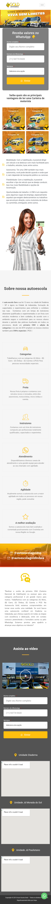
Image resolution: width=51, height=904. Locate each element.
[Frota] (25, 381)
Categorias (25, 354)
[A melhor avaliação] (25, 517)
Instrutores (25, 423)
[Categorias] (25, 348)
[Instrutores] (25, 417)
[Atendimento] (25, 450)
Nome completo (13, 42)
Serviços (10, 66)
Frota (25, 387)
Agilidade (25, 489)
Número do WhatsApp (15, 54)
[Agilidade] (25, 483)
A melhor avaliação (25, 522)
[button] (25, 676)
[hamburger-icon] (42, 5)
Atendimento (25, 456)
